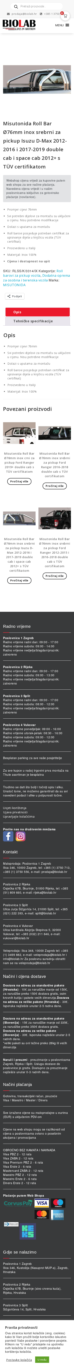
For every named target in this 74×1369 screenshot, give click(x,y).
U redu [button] (42, 1359)
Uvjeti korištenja (15, 808)
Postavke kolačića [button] (19, 1360)
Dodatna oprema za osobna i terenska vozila (36, 277)
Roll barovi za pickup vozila (33, 273)
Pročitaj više (19, 481)
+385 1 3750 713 (54, 14)
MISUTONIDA (14, 285)
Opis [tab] (17, 312)
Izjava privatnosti (15, 812)
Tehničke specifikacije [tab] (33, 321)
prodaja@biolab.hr (24, 14)
